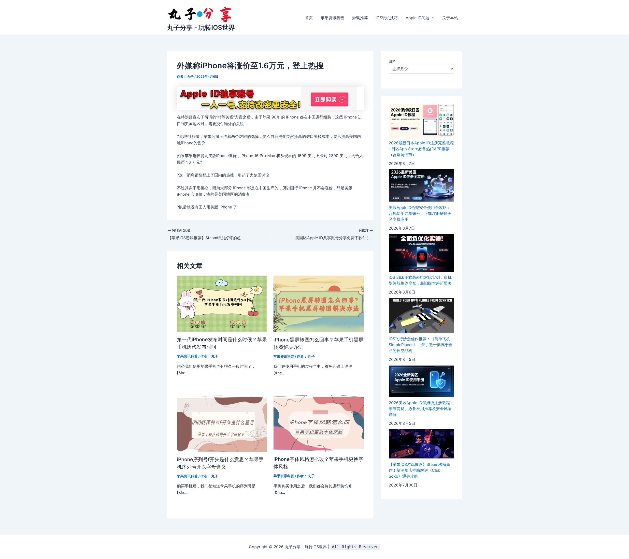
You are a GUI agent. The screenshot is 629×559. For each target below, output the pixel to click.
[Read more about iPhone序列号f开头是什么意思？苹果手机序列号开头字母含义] (222, 423)
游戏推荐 (360, 17)
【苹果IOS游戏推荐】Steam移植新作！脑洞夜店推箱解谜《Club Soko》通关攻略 (419, 470)
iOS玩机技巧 (387, 17)
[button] (431, 18)
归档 (392, 61)
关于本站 (450, 17)
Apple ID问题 (417, 17)
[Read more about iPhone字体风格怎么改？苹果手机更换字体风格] (318, 423)
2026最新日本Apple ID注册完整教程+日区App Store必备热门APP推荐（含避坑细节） (421, 148)
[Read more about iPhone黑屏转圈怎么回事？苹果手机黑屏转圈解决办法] (318, 303)
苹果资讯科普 (332, 17)
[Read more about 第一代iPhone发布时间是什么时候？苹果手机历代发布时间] (222, 303)
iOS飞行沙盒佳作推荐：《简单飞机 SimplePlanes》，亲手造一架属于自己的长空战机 (421, 345)
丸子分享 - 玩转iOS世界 (201, 27)
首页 (309, 17)
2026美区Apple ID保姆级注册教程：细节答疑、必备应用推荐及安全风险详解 (421, 408)
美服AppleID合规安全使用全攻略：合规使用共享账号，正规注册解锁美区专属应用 (420, 213)
